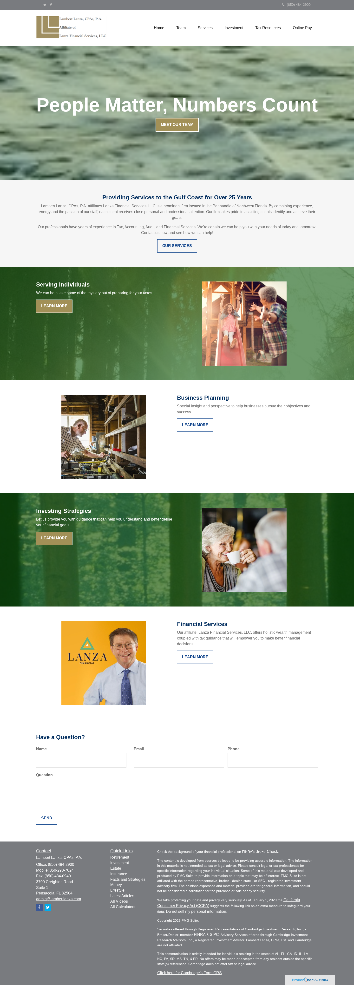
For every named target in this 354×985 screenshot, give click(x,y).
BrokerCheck (267, 851)
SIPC (214, 935)
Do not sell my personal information (196, 911)
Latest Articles (122, 896)
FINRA (200, 935)
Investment (119, 863)
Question (44, 775)
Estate (115, 868)
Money (116, 885)
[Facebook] (51, 4)
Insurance (118, 874)
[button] (181, 28)
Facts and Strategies (127, 879)
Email (139, 749)
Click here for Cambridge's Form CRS (189, 973)
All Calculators (122, 907)
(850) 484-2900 (299, 5)
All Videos (119, 901)
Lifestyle (117, 890)
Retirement (119, 857)
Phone (234, 749)
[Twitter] (44, 4)
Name (41, 749)
